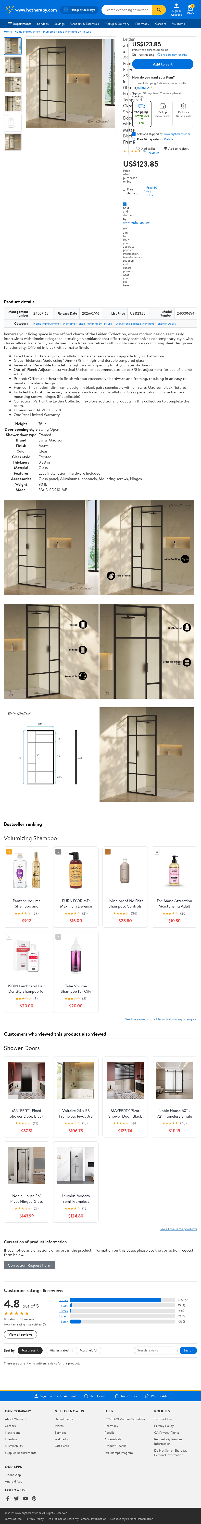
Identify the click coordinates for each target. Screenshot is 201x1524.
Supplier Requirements (20, 1452)
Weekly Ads (159, 1396)
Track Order (129, 1396)
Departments (22, 23)
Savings (59, 23)
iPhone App (13, 1474)
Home (8, 31)
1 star (64, 1321)
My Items (178, 23)
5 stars (63, 1300)
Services (43, 23)
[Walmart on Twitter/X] (16, 1499)
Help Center (98, 1396)
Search (188, 1350)
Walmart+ (61, 1439)
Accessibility (113, 1439)
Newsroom (12, 1432)
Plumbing (49, 31)
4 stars (63, 1305)
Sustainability (14, 1446)
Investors (11, 1439)
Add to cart (163, 64)
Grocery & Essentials (84, 23)
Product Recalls (115, 1446)
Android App (13, 1481)
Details (168, 139)
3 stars (63, 1311)
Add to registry (178, 148)
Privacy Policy (164, 1425)
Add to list (148, 148)
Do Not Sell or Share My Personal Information (171, 1452)
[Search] (159, 10)
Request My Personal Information (168, 1441)
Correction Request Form (29, 1265)
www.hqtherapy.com (137, 222)
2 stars (63, 1316)
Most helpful (88, 1350)
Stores (59, 1425)
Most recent (30, 1350)
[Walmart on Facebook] (7, 1499)
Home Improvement (27, 31)
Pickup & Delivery (117, 23)
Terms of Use (163, 1419)
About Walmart (15, 1419)
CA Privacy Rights (166, 1432)
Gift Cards (62, 1446)
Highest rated (59, 1350)
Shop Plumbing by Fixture (74, 31)
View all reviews (20, 1334)
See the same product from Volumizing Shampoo (161, 1019)
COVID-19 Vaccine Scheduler (124, 1419)
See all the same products (178, 1229)
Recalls (109, 1432)
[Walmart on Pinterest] (34, 1499)
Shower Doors (167, 323)
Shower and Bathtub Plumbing (134, 323)
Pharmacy (142, 23)
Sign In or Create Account (58, 1396)
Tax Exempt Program (118, 1452)
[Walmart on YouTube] (25, 1499)
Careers (160, 23)
